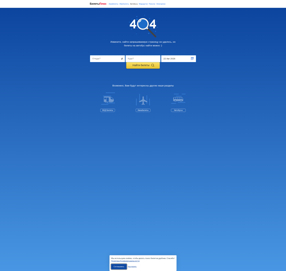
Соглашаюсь (119, 267)
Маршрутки (143, 4)
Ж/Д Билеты (124, 4)
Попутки (152, 4)
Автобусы (134, 4)
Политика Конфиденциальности (125, 261)
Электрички (160, 4)
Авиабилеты (113, 4)
